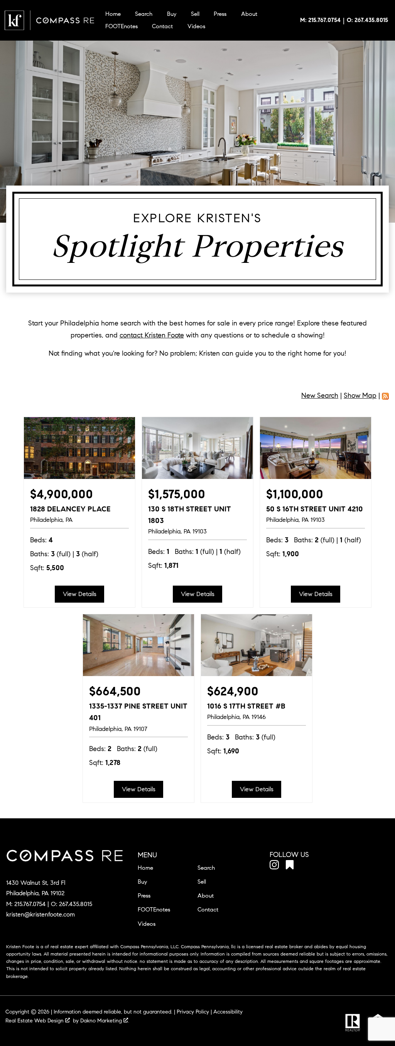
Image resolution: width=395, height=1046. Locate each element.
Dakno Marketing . (104, 1020)
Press (220, 14)
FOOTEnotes (121, 26)
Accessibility (228, 1012)
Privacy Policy (193, 1012)
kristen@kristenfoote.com (40, 914)
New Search (319, 395)
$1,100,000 (294, 494)
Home (113, 14)
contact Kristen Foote (152, 335)
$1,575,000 (176, 494)
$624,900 (232, 691)
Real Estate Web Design (35, 1020)
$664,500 (115, 691)
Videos (196, 26)
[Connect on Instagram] (274, 866)
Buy (171, 14)
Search (143, 14)
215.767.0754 (30, 904)
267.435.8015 (75, 904)
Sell (195, 14)
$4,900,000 (61, 494)
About (249, 14)
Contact (162, 26)
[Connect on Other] (289, 866)
